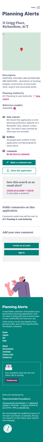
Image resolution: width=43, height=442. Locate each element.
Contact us (7, 357)
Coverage (7, 351)
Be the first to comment (18, 154)
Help (4, 341)
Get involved (8, 349)
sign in (30, 190)
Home (5, 332)
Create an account (15, 190)
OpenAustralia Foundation (14, 403)
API (4, 338)
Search (5, 335)
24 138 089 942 (22, 408)
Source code (8, 354)
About (5, 346)
